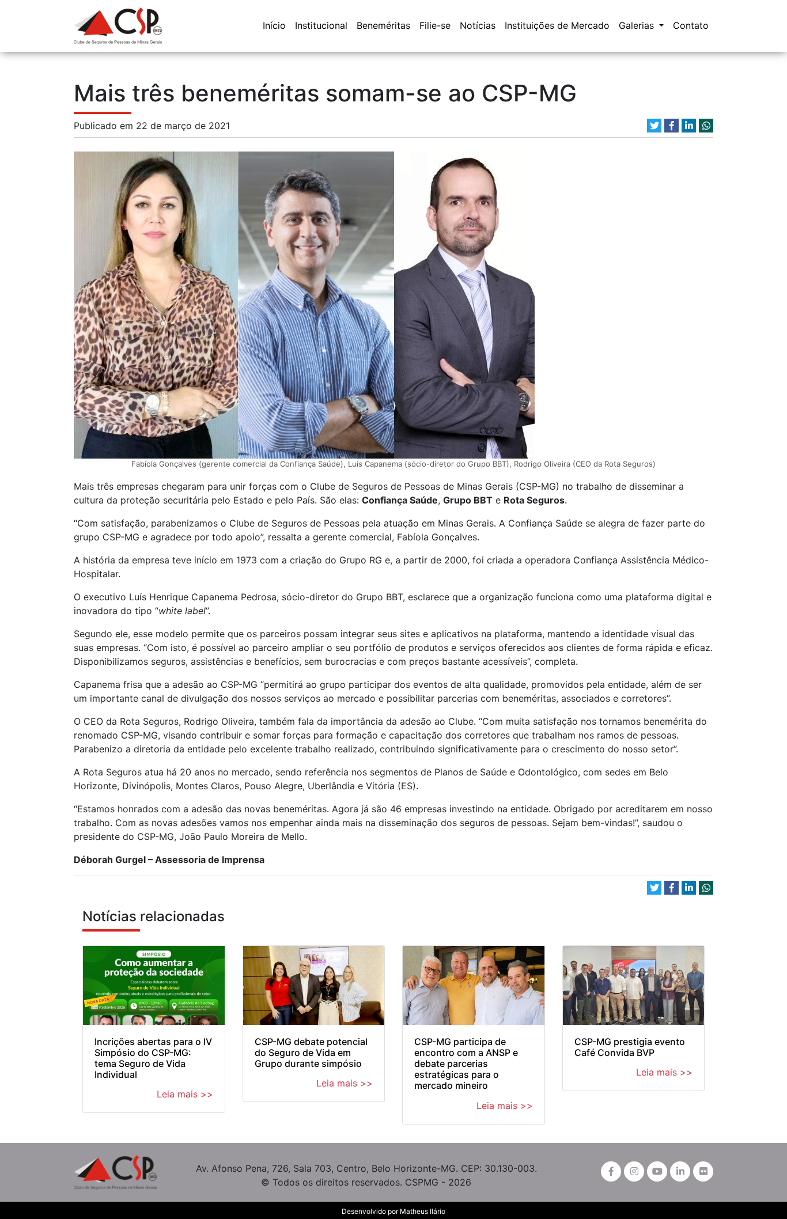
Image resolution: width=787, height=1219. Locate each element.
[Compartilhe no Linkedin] (689, 125)
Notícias (477, 25)
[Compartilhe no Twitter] (654, 125)
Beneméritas (383, 25)
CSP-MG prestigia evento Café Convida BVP (629, 1047)
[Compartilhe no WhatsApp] (706, 125)
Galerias (638, 25)
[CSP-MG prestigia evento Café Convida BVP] (634, 985)
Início (274, 25)
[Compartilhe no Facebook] (671, 125)
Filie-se (435, 25)
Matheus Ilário (422, 1211)
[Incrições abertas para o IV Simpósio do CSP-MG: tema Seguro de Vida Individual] (154, 985)
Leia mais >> (185, 1094)
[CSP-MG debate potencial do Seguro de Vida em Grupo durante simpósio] (314, 985)
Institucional (321, 25)
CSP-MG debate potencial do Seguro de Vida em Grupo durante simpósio (311, 1052)
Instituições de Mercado (557, 25)
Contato (691, 25)
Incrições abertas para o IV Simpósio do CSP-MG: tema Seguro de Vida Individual (153, 1058)
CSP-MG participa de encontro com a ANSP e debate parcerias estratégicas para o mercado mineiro (466, 1064)
